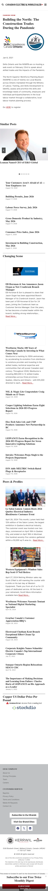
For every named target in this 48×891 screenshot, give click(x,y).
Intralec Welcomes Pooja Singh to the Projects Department (24, 456)
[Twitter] (24, 828)
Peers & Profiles (13, 481)
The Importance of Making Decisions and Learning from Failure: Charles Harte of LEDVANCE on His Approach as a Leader (25, 682)
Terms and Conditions (11, 799)
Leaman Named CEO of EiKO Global (19, 162)
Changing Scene (9, 15)
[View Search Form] (3, 5)
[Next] (44, 150)
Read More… (11, 316)
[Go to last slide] (4, 150)
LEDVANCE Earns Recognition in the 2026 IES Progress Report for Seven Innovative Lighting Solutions (24, 441)
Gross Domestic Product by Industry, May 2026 (24, 220)
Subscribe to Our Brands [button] (24, 815)
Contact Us (7, 806)
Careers (6, 783)
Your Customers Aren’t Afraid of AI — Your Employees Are (25, 184)
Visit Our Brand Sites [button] (24, 822)
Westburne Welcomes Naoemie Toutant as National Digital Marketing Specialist (25, 604)
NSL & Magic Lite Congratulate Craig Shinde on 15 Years (25, 393)
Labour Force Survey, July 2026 (21, 207)
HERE (8, 107)
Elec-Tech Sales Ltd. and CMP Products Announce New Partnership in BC (25, 424)
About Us (6, 773)
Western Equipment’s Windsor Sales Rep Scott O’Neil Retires (24, 571)
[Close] (45, 876)
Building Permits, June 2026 (20, 196)
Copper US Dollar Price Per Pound (20, 698)
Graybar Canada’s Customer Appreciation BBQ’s (20, 619)
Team (5, 779)
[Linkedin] (30, 828)
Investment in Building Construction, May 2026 (24, 244)
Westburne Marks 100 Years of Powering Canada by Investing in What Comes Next (25, 351)
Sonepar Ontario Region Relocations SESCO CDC (24, 666)
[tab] (19, 174)
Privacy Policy (8, 796)
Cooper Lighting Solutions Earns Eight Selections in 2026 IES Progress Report (25, 408)
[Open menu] (45, 4)
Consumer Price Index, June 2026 (22, 232)
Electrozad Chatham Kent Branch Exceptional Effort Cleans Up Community (23, 634)
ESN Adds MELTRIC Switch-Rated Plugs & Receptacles (23, 470)
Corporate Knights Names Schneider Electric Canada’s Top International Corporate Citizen (24, 651)
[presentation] (24, 144)
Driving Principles (9, 776)
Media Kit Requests (10, 803)
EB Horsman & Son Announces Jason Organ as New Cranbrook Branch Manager (24, 287)
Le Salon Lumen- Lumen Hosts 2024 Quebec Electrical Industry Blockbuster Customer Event (24, 511)
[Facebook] (17, 828)
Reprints (6, 793)
